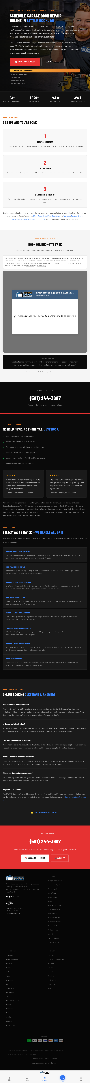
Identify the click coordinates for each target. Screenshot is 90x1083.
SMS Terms (30, 266)
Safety (50, 988)
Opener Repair (53, 897)
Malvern (8, 1005)
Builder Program (53, 938)
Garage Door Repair (55, 881)
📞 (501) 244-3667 (53, 62)
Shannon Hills (10, 1025)
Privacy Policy (41, 266)
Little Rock (37, 216)
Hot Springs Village (12, 1001)
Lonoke (8, 1017)
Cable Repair (52, 893)
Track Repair (52, 914)
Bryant (80, 216)
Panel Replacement (54, 918)
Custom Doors (53, 930)
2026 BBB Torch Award (56, 960)
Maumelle (66, 216)
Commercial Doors (54, 922)
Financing (51, 972)
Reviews (50, 968)
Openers (50, 901)
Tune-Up (51, 934)
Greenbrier (9, 1009)
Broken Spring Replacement (18, 552)
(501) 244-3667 (45, 398)
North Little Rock (49, 216)
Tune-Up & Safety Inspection (18, 628)
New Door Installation (15, 598)
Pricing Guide (52, 984)
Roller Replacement (54, 909)
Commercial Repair (54, 926)
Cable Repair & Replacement (18, 613)
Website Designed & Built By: (40, 1063)
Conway (59, 216)
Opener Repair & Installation (18, 582)
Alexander (9, 1021)
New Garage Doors (54, 905)
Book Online (52, 980)
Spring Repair (52, 889)
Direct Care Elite (53, 942)
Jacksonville (25, 219)
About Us (51, 955)
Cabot (32, 219)
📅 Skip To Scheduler (25, 61)
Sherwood (15, 219)
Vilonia (8, 996)
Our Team (51, 964)
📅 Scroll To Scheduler (35, 858)
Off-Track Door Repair (15, 567)
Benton (74, 216)
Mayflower (9, 1013)
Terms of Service (51, 1059)
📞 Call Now (60, 858)
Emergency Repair (54, 885)
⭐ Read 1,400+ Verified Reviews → (45, 813)
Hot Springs (40, 219)
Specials (51, 976)
